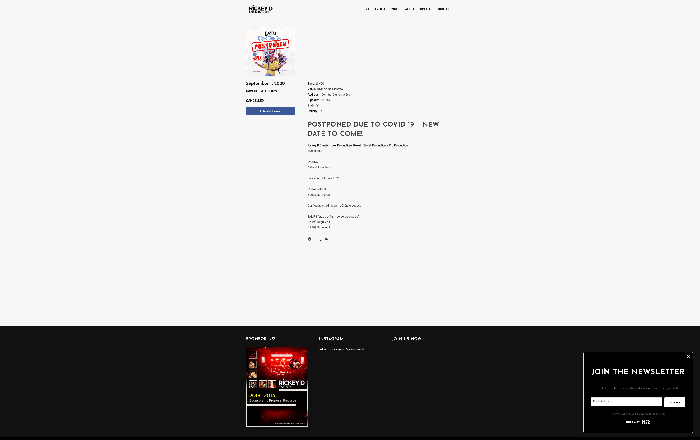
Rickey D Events (318, 145)
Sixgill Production (374, 145)
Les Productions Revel (346, 145)
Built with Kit (638, 422)
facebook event (272, 111)
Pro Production (398, 145)
